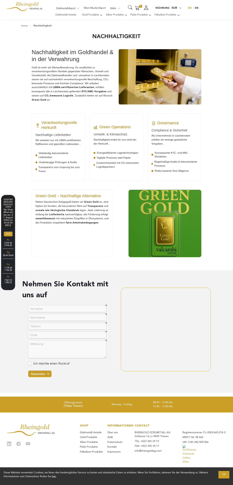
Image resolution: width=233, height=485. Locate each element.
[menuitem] (65, 15)
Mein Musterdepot (95, 8)
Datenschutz (114, 442)
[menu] (116, 16)
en (196, 8)
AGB (110, 437)
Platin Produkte (89, 447)
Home (25, 26)
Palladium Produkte (91, 452)
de (190, 8)
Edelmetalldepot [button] (66, 8)
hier (54, 476)
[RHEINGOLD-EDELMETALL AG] (31, 430)
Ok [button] (224, 474)
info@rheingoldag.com (148, 451)
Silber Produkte (89, 442)
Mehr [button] (113, 8)
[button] (168, 8)
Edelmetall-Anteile (91, 432)
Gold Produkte (88, 437)
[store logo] (24, 6)
